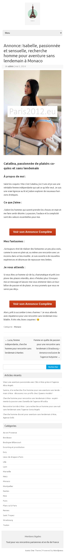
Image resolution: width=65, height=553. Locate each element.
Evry (5, 452)
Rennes (6, 510)
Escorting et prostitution (13, 447)
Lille (4, 462)
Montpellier (8, 486)
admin (11, 66)
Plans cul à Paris (10, 506)
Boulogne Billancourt (12, 442)
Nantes (6, 491)
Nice (5, 496)
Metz (5, 476)
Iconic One (29, 550)
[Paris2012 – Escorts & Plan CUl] (32, 24)
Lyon (5, 467)
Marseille (7, 471)
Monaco (17, 327)
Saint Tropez (8, 515)
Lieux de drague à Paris (13, 457)
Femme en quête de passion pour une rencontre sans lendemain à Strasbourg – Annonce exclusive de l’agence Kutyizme (47, 348)
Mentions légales (33, 536)
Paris (5, 501)
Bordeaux (7, 438)
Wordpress (58, 550)
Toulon (6, 525)
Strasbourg (8, 520)
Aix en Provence (10, 433)
